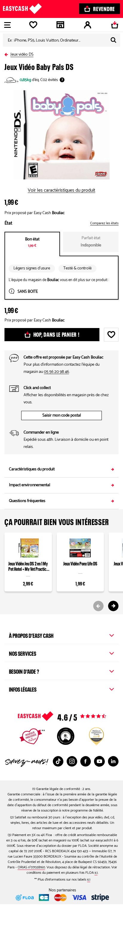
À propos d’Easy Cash (31, 634)
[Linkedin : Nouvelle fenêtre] (113, 761)
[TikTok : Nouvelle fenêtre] (58, 761)
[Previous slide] (98, 606)
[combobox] (61, 40)
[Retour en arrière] (7, 53)
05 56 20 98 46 (56, 371)
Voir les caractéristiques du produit (61, 190)
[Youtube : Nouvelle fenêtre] (99, 761)
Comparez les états (104, 223)
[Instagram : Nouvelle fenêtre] (72, 761)
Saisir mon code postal (61, 415)
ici (96, 873)
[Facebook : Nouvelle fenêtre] (85, 761)
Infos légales (22, 688)
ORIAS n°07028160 (31, 867)
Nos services (22, 652)
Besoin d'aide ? (24, 670)
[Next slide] (113, 606)
